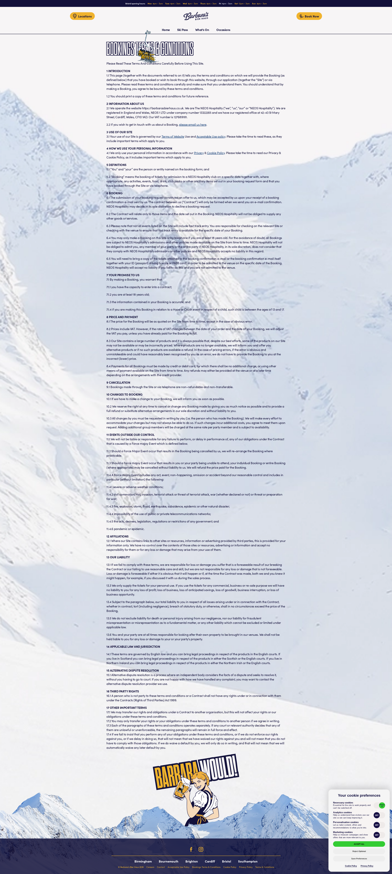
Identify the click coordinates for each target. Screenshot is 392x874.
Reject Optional (359, 851)
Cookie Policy (351, 865)
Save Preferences (359, 859)
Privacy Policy (367, 865)
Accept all (359, 844)
